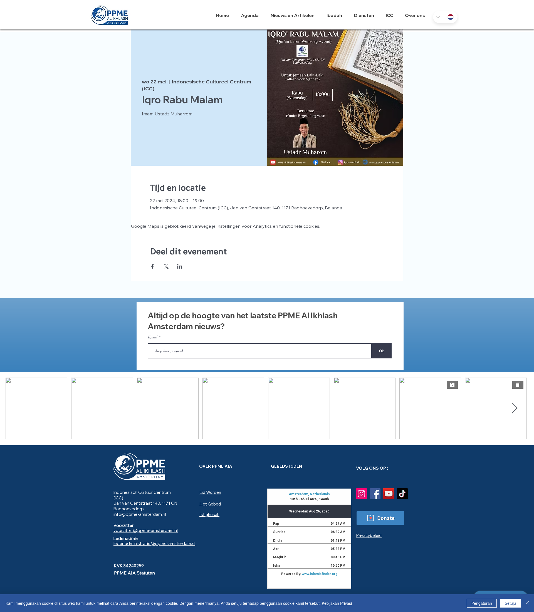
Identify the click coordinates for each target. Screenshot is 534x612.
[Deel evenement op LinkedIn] (179, 266)
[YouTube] (388, 493)
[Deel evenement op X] (166, 266)
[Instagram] (361, 493)
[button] (336, 15)
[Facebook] (375, 493)
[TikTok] (402, 493)
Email (152, 337)
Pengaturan (481, 603)
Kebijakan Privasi (337, 603)
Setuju (510, 603)
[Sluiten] (527, 603)
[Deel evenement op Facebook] (152, 266)
